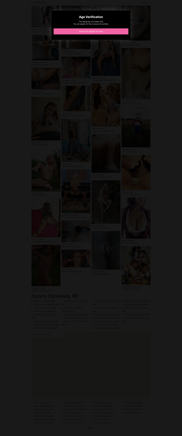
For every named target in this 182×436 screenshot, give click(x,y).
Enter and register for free (91, 31)
